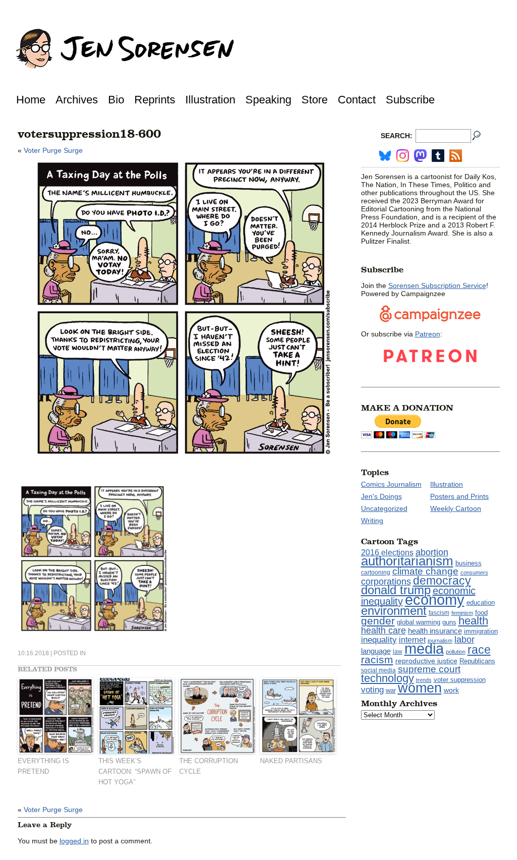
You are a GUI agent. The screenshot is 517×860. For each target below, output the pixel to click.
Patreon (427, 334)
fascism (439, 612)
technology (387, 678)
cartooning (375, 572)
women (420, 688)
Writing (372, 521)
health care (383, 630)
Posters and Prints (459, 496)
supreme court (429, 669)
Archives (77, 99)
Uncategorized (384, 508)
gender (378, 620)
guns (449, 622)
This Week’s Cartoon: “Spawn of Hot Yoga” (135, 771)
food (481, 612)
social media (378, 670)
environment (394, 610)
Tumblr (438, 155)
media (424, 649)
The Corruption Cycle (208, 766)
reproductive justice (426, 661)
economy (434, 599)
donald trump (396, 590)
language (376, 651)
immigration (481, 631)
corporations (386, 582)
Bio (116, 99)
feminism (462, 613)
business (468, 563)
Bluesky (385, 155)
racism (377, 660)
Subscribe (410, 99)
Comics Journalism (391, 484)
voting (372, 689)
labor (464, 640)
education (481, 602)
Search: (396, 136)
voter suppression (460, 679)
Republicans (477, 661)
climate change (425, 571)
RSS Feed (455, 155)
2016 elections (387, 552)
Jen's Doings (381, 496)
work (451, 690)
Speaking (268, 99)
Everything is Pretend (43, 766)
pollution (456, 652)
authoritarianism (407, 560)
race (479, 649)
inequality (379, 640)
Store (314, 99)
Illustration (210, 99)
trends (424, 680)
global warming (418, 622)
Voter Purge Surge (53, 150)
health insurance (435, 631)
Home (30, 99)
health (473, 620)
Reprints (154, 99)
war (391, 690)
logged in (74, 841)
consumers (474, 572)
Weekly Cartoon (455, 508)
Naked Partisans (291, 761)
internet (412, 640)
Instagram (402, 155)
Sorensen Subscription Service (437, 285)
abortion (432, 552)
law (397, 651)
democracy (442, 580)
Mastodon (420, 155)
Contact (357, 99)
